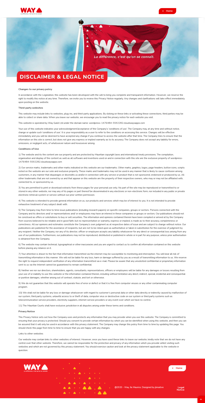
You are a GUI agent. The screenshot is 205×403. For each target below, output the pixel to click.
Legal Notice (180, 388)
